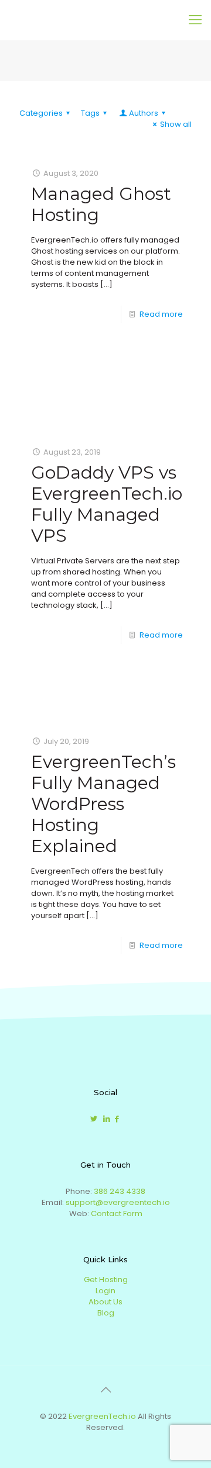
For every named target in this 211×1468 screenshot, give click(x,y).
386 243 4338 (119, 1191)
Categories (41, 113)
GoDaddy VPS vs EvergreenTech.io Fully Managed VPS (106, 504)
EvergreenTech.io (102, 1416)
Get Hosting (106, 1279)
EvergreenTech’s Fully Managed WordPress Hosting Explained (103, 804)
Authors (143, 113)
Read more (161, 314)
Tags (90, 113)
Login (105, 1290)
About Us (105, 1301)
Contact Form (116, 1213)
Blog (105, 1312)
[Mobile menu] (195, 20)
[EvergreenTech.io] (73, 19)
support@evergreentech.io (118, 1202)
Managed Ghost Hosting (101, 204)
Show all (176, 124)
